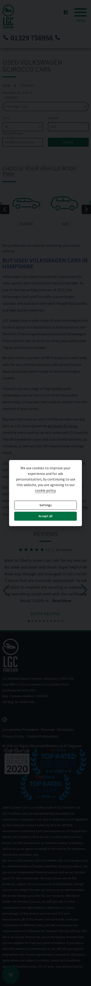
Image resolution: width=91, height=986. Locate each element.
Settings (45, 505)
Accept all (45, 516)
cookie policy (45, 490)
